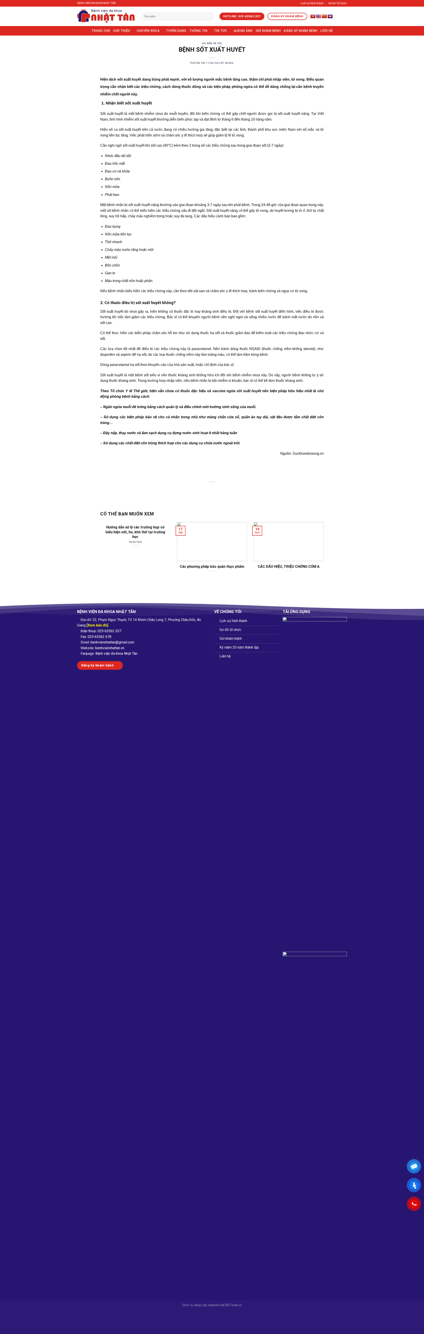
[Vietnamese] (313, 16)
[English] (318, 16)
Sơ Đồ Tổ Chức (337, 3)
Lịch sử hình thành (312, 3)
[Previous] (107, 544)
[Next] (317, 544)
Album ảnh (243, 31)
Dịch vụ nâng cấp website (200, 1305)
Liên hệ (326, 31)
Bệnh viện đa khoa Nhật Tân (116, 653)
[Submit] (209, 16)
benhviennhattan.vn (109, 648)
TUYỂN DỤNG (176, 31)
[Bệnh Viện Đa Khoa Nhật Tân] (106, 16)
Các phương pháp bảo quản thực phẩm (212, 566)
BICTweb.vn (233, 1305)
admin (229, 63)
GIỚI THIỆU (121, 31)
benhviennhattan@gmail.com (112, 642)
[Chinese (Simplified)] (324, 16)
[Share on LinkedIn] (228, 489)
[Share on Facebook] (196, 489)
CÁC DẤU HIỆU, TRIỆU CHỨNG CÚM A (289, 566)
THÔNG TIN (198, 31)
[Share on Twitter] (204, 489)
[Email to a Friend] (212, 489)
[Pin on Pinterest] (220, 489)
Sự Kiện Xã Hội (212, 43)
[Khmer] (330, 16)
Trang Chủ (100, 31)
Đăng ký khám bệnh (300, 31)
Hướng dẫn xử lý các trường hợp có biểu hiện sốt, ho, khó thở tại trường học (135, 532)
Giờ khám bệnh (268, 31)
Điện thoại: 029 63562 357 (101, 631)
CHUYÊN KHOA (148, 31)
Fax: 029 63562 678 (96, 637)
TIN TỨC (220, 31)
